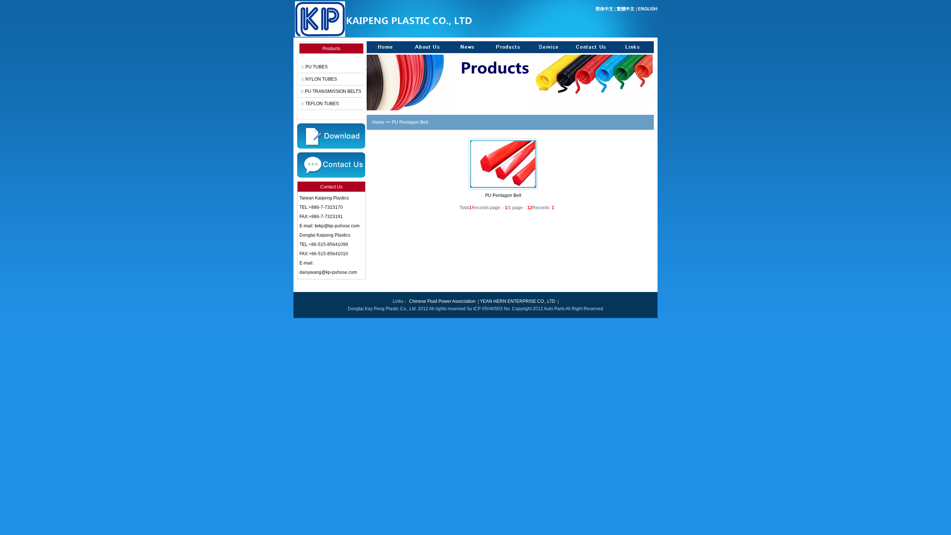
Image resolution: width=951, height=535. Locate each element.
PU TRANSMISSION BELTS (333, 91)
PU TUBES (316, 66)
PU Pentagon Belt (503, 195)
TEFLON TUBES (322, 103)
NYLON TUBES (321, 79)
